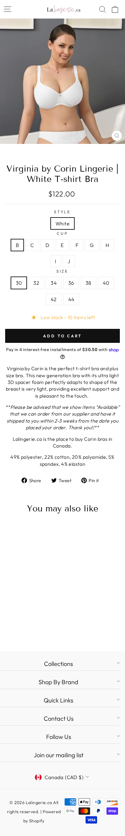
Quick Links (58, 700)
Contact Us (58, 718)
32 (36, 283)
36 (71, 283)
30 (19, 283)
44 (71, 299)
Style (62, 211)
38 (88, 283)
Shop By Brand (58, 682)
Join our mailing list (58, 755)
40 (106, 283)
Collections (58, 663)
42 (54, 299)
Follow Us (58, 736)
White (62, 223)
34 (54, 283)
